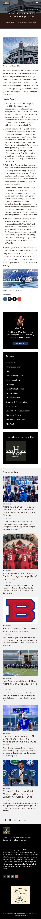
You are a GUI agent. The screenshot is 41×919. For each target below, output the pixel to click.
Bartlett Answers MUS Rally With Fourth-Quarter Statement (20, 630)
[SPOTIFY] (5, 820)
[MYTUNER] (15, 820)
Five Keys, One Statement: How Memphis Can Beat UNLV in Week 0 (20, 683)
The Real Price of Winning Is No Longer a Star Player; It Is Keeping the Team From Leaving (19, 739)
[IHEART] (10, 820)
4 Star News (20, 10)
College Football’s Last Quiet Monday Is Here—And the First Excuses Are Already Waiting (18, 794)
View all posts (20, 343)
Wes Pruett (10, 22)
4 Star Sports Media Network (20, 838)
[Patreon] (16, 876)
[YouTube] (12, 876)
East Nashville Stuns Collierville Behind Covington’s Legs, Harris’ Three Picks (20, 576)
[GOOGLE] (20, 820)
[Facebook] (8, 876)
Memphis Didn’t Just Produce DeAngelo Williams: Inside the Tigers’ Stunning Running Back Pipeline (19, 511)
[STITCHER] (25, 820)
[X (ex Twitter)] (4, 876)
